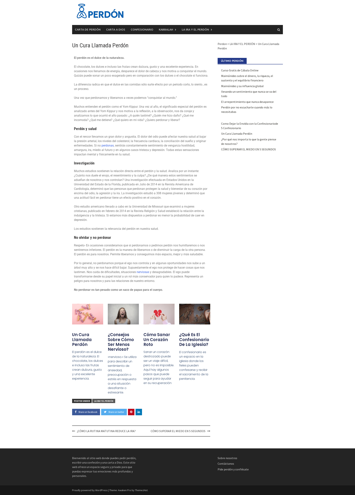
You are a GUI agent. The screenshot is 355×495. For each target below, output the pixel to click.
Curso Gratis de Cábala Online (239, 70)
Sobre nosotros (227, 458)
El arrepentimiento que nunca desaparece (247, 102)
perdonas (108, 145)
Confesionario (142, 29)
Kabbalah (166, 29)
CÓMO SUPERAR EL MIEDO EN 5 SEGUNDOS (178, 431)
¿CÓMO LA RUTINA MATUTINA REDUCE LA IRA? (107, 431)
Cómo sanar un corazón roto (156, 339)
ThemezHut (141, 490)
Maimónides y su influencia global (242, 86)
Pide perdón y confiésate (233, 469)
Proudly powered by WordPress (90, 490)
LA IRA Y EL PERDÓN (195, 29)
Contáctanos (226, 463)
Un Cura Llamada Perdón (82, 339)
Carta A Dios (115, 29)
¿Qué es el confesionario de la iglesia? (194, 339)
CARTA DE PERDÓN (88, 29)
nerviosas (143, 272)
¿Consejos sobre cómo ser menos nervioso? (121, 342)
